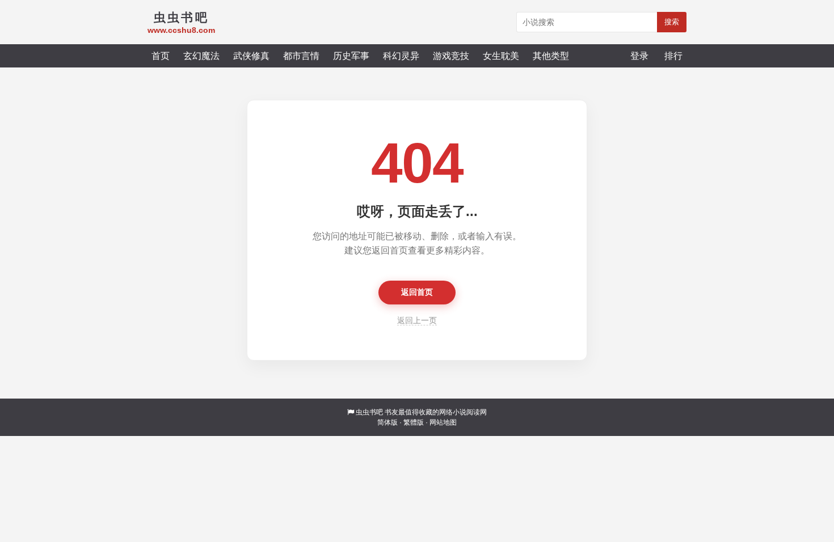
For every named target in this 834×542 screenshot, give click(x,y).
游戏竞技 (451, 55)
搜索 (671, 22)
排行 (673, 55)
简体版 (387, 422)
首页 (160, 55)
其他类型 (551, 55)
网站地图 (443, 422)
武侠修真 (251, 55)
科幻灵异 (401, 55)
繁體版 (413, 422)
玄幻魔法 (201, 55)
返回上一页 (417, 320)
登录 (639, 55)
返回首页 (417, 292)
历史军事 (351, 55)
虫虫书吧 (369, 412)
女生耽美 (501, 55)
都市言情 (301, 55)
